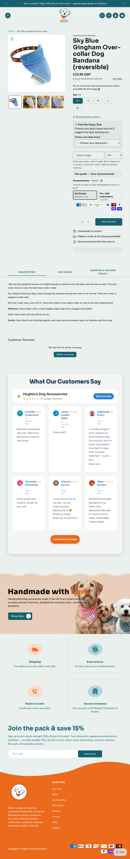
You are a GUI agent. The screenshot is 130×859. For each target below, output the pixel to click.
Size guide (65, 271)
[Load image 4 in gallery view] (57, 102)
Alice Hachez (97, 483)
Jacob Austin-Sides (61, 415)
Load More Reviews (65, 539)
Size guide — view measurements (94, 174)
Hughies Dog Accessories (34, 848)
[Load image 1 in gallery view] (15, 102)
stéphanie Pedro (97, 413)
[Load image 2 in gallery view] (29, 102)
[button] (8, 15)
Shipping (76, 79)
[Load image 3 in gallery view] (43, 102)
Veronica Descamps (25, 483)
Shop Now (17, 616)
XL (77, 107)
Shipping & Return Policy (103, 272)
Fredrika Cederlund (25, 413)
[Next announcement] (123, 3)
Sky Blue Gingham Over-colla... (32, 31)
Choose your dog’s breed (87, 137)
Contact (56, 827)
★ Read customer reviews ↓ (87, 116)
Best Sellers (58, 805)
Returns (56, 816)
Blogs (55, 794)
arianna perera (61, 483)
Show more (94, 464)
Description (27, 271)
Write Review (103, 396)
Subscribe (90, 753)
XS (77, 100)
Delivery (56, 811)
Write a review (65, 354)
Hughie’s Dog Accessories (45, 394)
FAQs (55, 822)
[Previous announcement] (6, 3)
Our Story (57, 788)
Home (11, 31)
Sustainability (59, 799)
